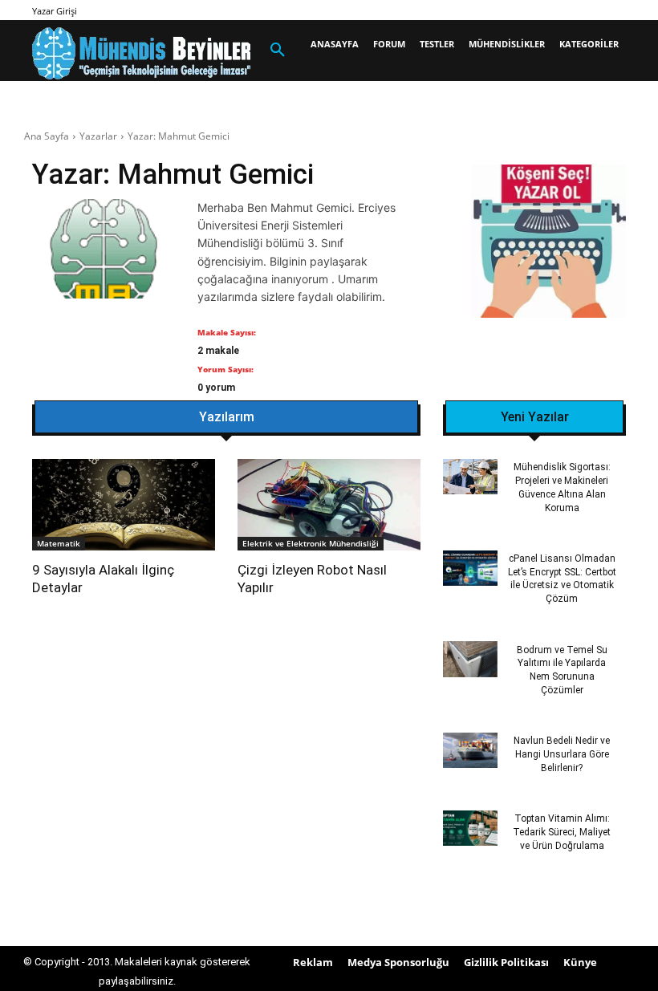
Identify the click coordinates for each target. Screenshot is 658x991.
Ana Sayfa (46, 136)
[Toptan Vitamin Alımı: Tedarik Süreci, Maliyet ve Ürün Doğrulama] (470, 828)
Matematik (58, 543)
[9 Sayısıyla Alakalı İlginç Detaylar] (123, 504)
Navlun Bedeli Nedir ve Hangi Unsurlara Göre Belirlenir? (562, 754)
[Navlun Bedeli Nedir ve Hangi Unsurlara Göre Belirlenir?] (470, 750)
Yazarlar (98, 136)
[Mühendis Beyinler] (141, 53)
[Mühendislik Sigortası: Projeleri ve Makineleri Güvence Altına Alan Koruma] (470, 476)
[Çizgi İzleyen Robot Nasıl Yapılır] (329, 504)
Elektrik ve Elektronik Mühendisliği (310, 543)
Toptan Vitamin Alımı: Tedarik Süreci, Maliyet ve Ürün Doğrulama (562, 832)
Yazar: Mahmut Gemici (178, 136)
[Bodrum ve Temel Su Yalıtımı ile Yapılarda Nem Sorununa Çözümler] (470, 658)
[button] (278, 50)
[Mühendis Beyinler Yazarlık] (548, 243)
